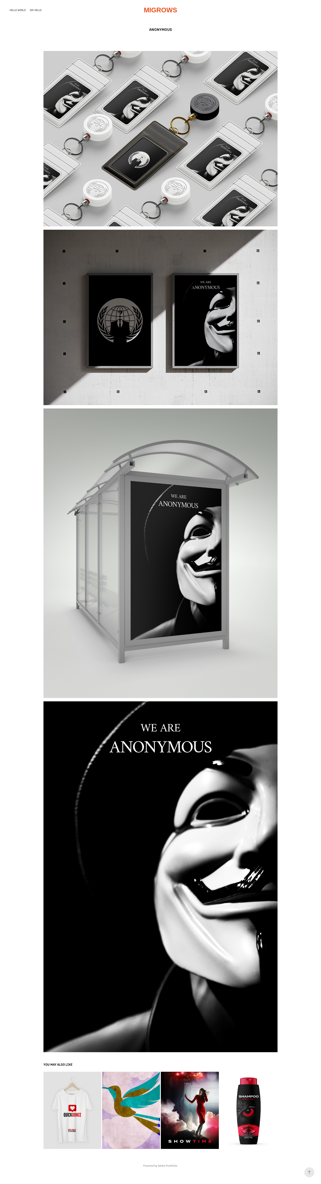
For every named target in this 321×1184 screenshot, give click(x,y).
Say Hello (36, 10)
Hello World (18, 10)
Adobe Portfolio (168, 1165)
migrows (160, 10)
